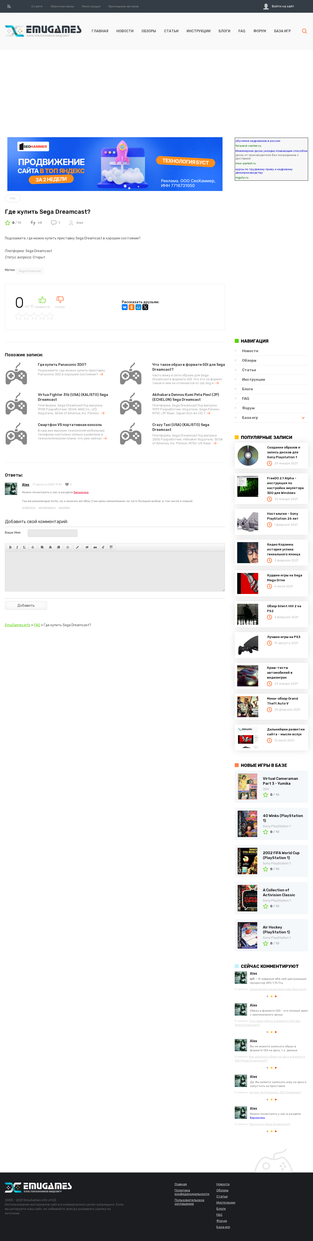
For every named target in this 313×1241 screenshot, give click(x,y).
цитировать (47, 507)
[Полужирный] (10, 547)
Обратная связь (62, 6)
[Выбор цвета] (77, 547)
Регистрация (91, 6)
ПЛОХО (60, 307)
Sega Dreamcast (30, 271)
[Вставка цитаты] (95, 547)
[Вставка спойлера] (111, 547)
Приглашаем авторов (123, 6)
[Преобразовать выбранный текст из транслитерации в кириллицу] (103, 547)
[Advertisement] (156, 84)
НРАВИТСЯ (42, 307)
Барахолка (81, 492)
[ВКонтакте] (125, 307)
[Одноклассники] (131, 307)
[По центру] (50, 547)
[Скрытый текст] (87, 547)
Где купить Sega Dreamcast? (269, 1124)
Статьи (171, 31)
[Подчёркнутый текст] (25, 547)
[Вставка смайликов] (68, 547)
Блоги (224, 31)
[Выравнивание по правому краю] (58, 547)
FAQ (241, 31)
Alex (79, 222)
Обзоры (149, 31)
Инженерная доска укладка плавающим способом (271, 151)
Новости (125, 31)
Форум (259, 31)
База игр (282, 31)
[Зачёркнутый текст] (33, 547)
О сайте (37, 6)
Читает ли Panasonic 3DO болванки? (275, 1092)
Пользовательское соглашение (189, 1202)
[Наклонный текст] (17, 547)
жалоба (64, 507)
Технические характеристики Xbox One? (277, 989)
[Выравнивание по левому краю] (42, 547)
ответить (28, 507)
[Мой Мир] (138, 307)
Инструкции (199, 31)
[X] (145, 307)
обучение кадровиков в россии (257, 141)
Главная (100, 31)
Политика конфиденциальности (192, 1192)
